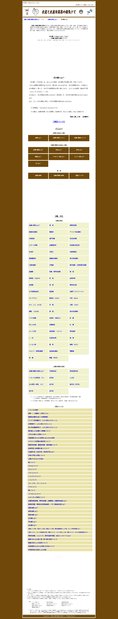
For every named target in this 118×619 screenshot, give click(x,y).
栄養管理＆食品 (65, 602)
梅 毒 (72, 338)
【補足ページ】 (59, 122)
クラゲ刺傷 (32, 318)
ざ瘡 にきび (74, 304)
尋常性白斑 (73, 285)
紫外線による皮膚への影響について (39, 431)
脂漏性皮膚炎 (53, 258)
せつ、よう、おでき (35, 304)
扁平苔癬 (52, 238)
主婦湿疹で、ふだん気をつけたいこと (40, 424)
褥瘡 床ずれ (53, 357)
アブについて (32, 487)
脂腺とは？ (38, 156)
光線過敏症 (73, 252)
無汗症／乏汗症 (74, 384)
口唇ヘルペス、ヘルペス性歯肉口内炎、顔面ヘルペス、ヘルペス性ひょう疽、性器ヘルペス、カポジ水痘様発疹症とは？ (58, 532)
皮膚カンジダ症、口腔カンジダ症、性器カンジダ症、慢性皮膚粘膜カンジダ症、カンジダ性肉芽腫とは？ (54, 528)
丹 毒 (51, 304)
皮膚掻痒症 (52, 245)
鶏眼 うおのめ (34, 311)
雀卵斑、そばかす (34, 278)
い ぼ (31, 338)
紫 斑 (72, 271)
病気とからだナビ (36, 603)
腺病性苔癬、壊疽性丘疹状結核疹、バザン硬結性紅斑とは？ (47, 504)
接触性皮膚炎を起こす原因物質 (38, 417)
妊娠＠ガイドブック (66, 605)
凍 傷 (31, 357)
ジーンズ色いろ (35, 602)
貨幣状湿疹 (73, 225)
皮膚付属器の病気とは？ (36, 371)
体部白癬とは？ (33, 511)
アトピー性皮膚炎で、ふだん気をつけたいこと (42, 420)
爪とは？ (38, 163)
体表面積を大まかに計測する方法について (41, 546)
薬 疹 (51, 344)
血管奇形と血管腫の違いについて (38, 448)
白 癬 (72, 324)
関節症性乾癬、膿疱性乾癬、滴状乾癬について (42, 445)
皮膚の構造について (80, 137)
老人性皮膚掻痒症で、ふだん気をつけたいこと (42, 427)
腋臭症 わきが (54, 298)
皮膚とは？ (38, 137)
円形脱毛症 (52, 371)
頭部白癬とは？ (33, 508)
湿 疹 (51, 225)
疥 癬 (72, 318)
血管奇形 (72, 278)
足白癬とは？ (32, 525)
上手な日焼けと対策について (37, 434)
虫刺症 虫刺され (54, 318)
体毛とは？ (79, 149)
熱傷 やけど (74, 344)
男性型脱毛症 (74, 371)
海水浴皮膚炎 (74, 311)
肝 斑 (51, 278)
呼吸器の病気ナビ (51, 605)
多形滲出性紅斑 (74, 245)
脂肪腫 (51, 291)
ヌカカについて (33, 466)
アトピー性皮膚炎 (75, 232)
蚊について (31, 462)
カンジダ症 (32, 331)
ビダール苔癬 (33, 245)
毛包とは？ (59, 149)
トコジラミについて (34, 476)
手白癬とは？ (32, 522)
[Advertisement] (59, 59)
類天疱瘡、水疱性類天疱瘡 (78, 265)
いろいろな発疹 (33, 410)
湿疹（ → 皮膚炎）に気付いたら (38, 413)
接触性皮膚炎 (33, 232)
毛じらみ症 (32, 324)
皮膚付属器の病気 (59, 175)
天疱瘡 (51, 265)
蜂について (31, 490)
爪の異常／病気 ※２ (36, 384)
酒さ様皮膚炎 (74, 258)
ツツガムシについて (34, 494)
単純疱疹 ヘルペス (55, 331)
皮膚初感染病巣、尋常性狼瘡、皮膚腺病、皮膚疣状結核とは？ (47, 501)
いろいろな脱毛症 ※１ (36, 377)
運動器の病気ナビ (36, 607)
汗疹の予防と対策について (36, 455)
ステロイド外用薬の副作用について (39, 441)
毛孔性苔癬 (73, 238)
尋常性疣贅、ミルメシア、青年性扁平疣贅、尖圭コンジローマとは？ (49, 535)
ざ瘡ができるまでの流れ (36, 459)
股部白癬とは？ (33, 515)
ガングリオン (33, 298)
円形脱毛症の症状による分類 (37, 549)
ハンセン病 (32, 344)
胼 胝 (51, 311)
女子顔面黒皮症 (34, 291)
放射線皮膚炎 (53, 351)
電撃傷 (72, 351)
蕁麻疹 (51, 232)
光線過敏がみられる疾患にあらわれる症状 (41, 438)
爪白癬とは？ (32, 518)
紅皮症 (31, 252)
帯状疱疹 (72, 331)
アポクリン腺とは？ (59, 156)
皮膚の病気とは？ (52, 19)
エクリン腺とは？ (79, 156)
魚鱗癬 (31, 271)
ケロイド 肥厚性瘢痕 (36, 351)
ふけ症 (72, 377)
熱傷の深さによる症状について (38, 542)
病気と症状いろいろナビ (67, 603)
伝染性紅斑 (52, 338)
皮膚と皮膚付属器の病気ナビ (31, 19)
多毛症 (51, 377)
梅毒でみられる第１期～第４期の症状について (42, 539)
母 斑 (51, 285)
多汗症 (51, 384)
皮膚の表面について (59, 137)
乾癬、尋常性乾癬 (54, 271)
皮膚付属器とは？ (38, 149)
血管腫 (31, 285)
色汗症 (51, 391)
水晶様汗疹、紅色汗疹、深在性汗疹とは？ (41, 452)
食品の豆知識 (50, 602)
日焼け (51, 252)
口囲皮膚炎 (32, 265)
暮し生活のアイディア (52, 603)
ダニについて (32, 469)
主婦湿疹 (32, 238)
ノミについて (32, 480)
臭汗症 (31, 391)
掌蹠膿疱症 (32, 258)
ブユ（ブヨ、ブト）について (37, 483)
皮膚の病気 (38, 175)
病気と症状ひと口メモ (37, 605)
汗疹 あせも (74, 298)
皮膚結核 (52, 324)
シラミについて (33, 473)
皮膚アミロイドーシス (77, 291)
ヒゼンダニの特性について (36, 497)
